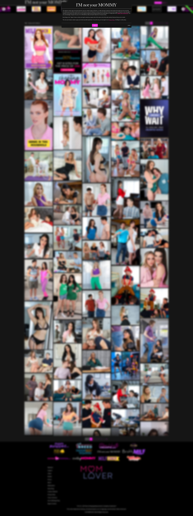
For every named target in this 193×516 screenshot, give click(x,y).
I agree (95, 25)
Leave (129, 25)
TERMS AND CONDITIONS (122, 13)
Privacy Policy (112, 19)
